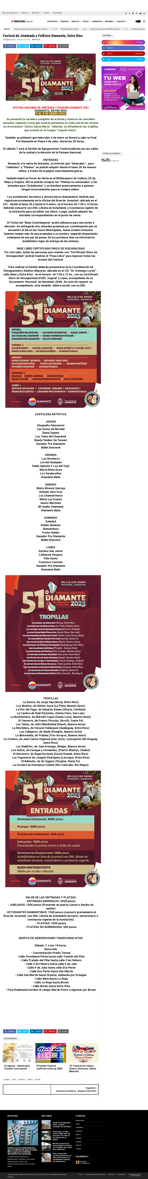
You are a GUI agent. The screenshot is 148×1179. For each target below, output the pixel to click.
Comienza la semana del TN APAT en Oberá (59, 29)
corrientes (79, 1127)
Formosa (64, 21)
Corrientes (96, 21)
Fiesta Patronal (135, 1175)
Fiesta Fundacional (134, 1174)
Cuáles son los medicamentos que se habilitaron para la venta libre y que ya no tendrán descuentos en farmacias (22, 1151)
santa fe (78, 1145)
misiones (79, 1141)
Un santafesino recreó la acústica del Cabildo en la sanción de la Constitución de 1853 (115, 29)
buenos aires (80, 1120)
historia (80, 29)
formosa (79, 1138)
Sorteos (46, 13)
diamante (7, 1079)
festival (37, 40)
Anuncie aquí (57, 13)
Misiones (109, 21)
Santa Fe (75, 21)
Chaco (85, 21)
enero (14, 1079)
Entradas (82, 1161)
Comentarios (84, 1163)
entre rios (21, 1079)
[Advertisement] (74, 5)
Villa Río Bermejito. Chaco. (24, 29)
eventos (30, 1079)
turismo (78, 1148)
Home (81, 1174)
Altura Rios (35, 13)
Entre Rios (52, 21)
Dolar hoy (24, 13)
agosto (39, 29)
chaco (78, 1124)
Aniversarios (121, 1174)
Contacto (121, 21)
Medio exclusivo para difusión (95, 1174)
